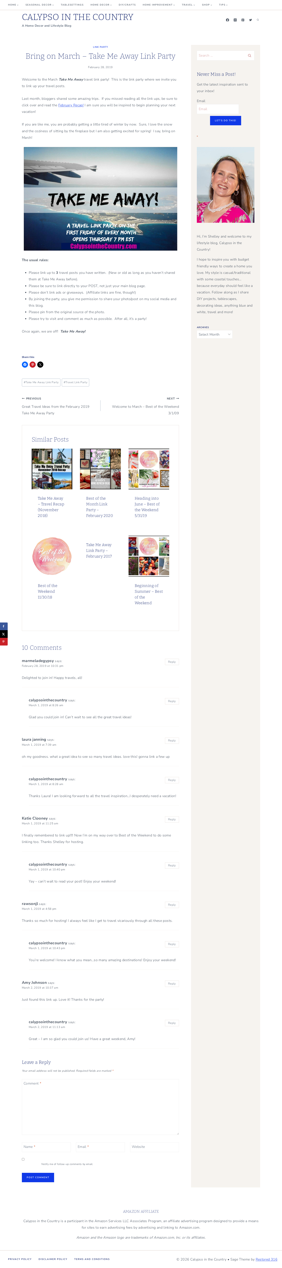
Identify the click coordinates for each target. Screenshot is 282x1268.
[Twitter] (250, 20)
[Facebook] (227, 20)
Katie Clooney (35, 818)
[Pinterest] (243, 20)
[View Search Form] (258, 20)
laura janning (34, 739)
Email (83, 1147)
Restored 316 (266, 1259)
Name (29, 1147)
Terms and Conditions (92, 1259)
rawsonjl (30, 903)
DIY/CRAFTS (127, 4)
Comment (32, 1083)
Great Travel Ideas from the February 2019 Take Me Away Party (56, 406)
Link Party (100, 47)
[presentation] (52, 469)
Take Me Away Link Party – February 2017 (99, 550)
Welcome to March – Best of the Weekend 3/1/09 (145, 406)
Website (138, 1147)
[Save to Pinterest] (4, 642)
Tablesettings (72, 4)
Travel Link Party (75, 382)
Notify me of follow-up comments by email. (67, 1164)
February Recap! (71, 105)
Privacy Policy (20, 1259)
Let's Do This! (225, 120)
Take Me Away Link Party (41, 382)
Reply (172, 662)
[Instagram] (235, 20)
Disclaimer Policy (53, 1259)
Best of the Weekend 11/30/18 (47, 591)
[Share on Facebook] (4, 626)
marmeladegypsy (38, 660)
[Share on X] (4, 634)
